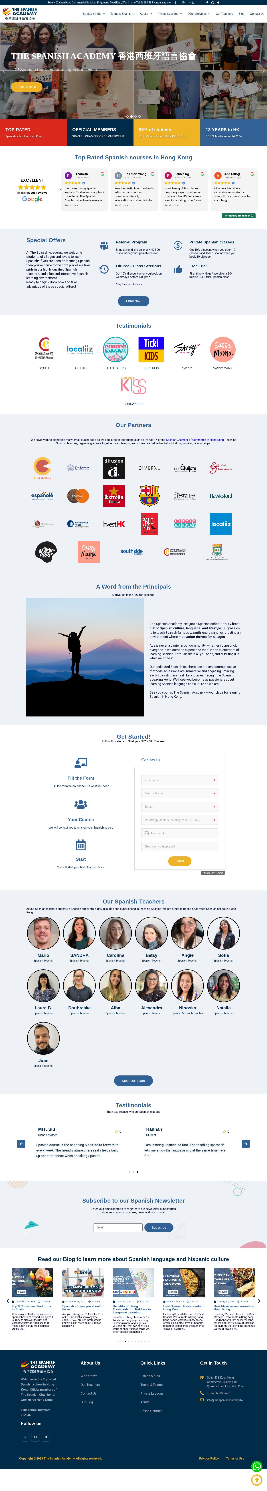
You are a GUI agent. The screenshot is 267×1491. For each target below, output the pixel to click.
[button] (4, 71)
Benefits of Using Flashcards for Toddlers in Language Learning (81, 1309)
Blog (241, 13)
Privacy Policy (209, 1458)
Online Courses (151, 1411)
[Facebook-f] (207, 2)
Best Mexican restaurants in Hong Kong (183, 1308)
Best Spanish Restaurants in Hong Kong (133, 1308)
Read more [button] (71, 205)
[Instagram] (212, 2)
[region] (133, 70)
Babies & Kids (92, 13)
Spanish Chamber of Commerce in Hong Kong (195, 440)
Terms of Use (235, 1458)
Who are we (89, 1376)
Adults (144, 13)
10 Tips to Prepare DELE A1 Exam (234, 1308)
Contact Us (257, 13)
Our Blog (87, 1402)
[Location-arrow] (218, 2)
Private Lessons (167, 13)
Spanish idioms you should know (31, 1308)
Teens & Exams (120, 13)
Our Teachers (224, 13)
